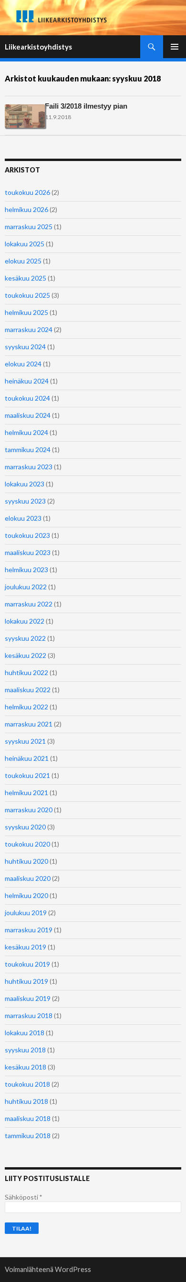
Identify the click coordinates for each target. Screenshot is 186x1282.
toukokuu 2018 (27, 1084)
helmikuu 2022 (26, 707)
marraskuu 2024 (28, 329)
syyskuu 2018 (25, 1050)
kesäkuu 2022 (25, 655)
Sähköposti (23, 1197)
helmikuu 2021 (26, 792)
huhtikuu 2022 (26, 672)
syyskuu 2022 (25, 638)
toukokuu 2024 (27, 398)
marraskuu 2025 (28, 226)
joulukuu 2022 (26, 587)
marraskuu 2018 (28, 1015)
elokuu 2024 (23, 364)
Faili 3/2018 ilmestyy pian (86, 106)
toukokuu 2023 (27, 535)
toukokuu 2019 (27, 964)
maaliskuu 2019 (28, 998)
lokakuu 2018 (24, 1033)
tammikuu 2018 (28, 1135)
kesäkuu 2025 (25, 278)
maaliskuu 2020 (28, 878)
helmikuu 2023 (26, 569)
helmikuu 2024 (26, 432)
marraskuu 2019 (28, 930)
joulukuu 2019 (26, 913)
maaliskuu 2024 (28, 415)
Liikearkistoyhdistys (38, 46)
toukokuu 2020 (27, 844)
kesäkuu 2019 (25, 947)
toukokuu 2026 (27, 192)
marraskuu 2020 (28, 810)
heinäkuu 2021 (27, 758)
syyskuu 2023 (25, 501)
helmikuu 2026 (26, 209)
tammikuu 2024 (28, 449)
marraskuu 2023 (28, 467)
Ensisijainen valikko (174, 46)
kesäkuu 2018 (25, 1067)
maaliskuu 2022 (28, 690)
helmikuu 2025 (26, 312)
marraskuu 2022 (28, 604)
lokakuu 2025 (24, 244)
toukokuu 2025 (27, 295)
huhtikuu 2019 (26, 981)
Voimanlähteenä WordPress (48, 1269)
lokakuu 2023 (24, 484)
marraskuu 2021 (28, 724)
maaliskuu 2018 (28, 1118)
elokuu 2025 (23, 261)
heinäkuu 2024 (27, 381)
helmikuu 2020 (26, 895)
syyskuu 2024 (25, 347)
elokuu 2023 (23, 518)
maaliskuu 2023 (28, 552)
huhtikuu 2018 (26, 1101)
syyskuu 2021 (25, 741)
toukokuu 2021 (27, 775)
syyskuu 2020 (25, 827)
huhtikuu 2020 (26, 861)
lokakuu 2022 (24, 621)
